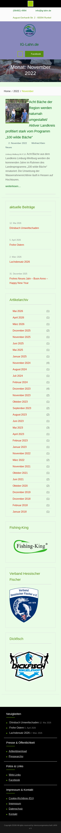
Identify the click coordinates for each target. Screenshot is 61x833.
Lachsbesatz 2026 (20, 261)
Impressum (15, 803)
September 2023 (22, 408)
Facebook (36, 54)
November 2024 (21, 363)
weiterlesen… (13, 186)
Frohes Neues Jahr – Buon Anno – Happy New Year (29, 280)
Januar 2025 (20, 356)
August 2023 (20, 414)
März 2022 (18, 460)
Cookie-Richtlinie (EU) (21, 798)
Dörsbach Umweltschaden (24, 228)
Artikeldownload (18, 751)
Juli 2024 (18, 375)
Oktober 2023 (20, 401)
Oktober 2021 (20, 473)
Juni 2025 (18, 343)
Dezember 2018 (21, 498)
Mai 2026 (18, 311)
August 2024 (20, 369)
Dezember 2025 (21, 330)
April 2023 (18, 434)
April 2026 (18, 317)
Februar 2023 (20, 440)
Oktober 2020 (20, 485)
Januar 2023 (20, 447)
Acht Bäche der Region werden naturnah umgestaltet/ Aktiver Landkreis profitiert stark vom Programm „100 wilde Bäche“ (30, 119)
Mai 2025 (18, 350)
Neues (8, 147)
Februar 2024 (20, 382)
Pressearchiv (16, 756)
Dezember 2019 (21, 492)
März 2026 (18, 324)
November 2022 (21, 453)
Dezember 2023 (21, 388)
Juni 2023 (18, 421)
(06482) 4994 (19, 10)
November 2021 (21, 466)
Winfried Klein (38, 143)
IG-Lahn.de (29, 44)
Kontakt (13, 814)
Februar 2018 (20, 505)
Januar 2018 (20, 511)
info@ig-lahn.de (43, 10)
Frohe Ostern (17, 244)
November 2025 (21, 337)
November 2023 (21, 395)
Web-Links (15, 774)
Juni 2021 (18, 479)
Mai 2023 (18, 427)
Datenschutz (16, 808)
